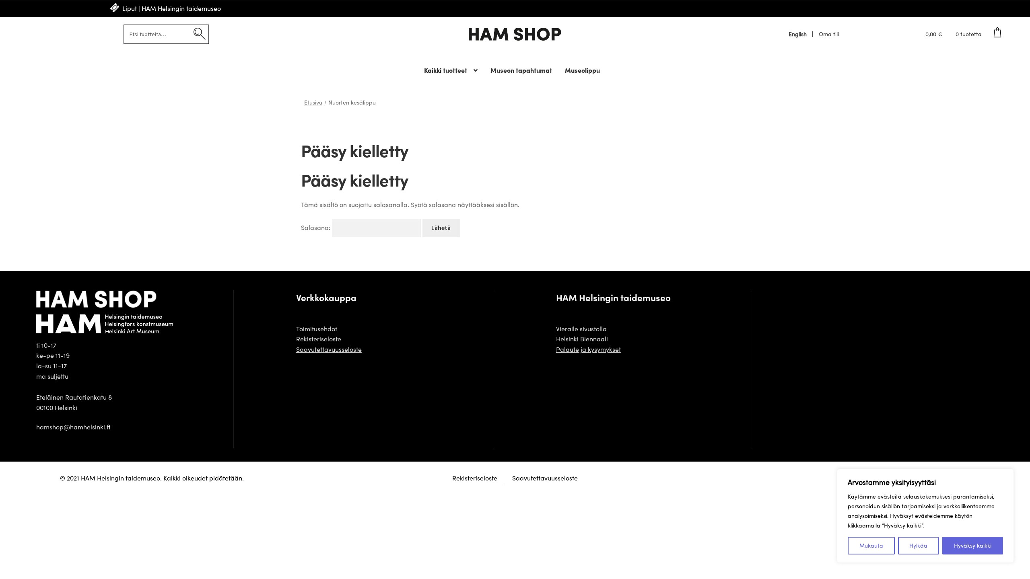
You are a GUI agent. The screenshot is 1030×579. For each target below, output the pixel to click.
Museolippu (582, 70)
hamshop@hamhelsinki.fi (73, 427)
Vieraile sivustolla (581, 328)
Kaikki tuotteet (445, 70)
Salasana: (316, 227)
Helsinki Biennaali (582, 339)
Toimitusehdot (316, 328)
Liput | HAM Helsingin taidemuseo (171, 8)
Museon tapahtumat (521, 70)
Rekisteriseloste (318, 339)
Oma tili (829, 34)
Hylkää (918, 545)
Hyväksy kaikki (972, 545)
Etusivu (313, 102)
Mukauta (871, 545)
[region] (925, 516)
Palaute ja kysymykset (588, 349)
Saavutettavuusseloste (329, 349)
